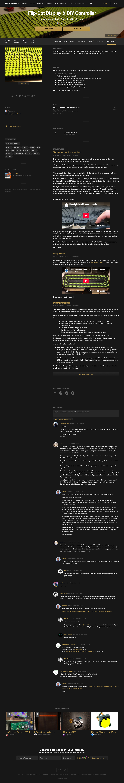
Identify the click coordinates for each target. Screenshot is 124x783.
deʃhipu (68, 734)
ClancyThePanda (64, 423)
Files (72, 41)
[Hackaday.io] (12, 3)
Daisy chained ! (59, 253)
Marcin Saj (97, 734)
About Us (20, 774)
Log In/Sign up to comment (63, 419)
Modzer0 (62, 542)
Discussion (111, 41)
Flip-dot (9, 147)
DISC (12, 150)
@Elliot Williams (88, 625)
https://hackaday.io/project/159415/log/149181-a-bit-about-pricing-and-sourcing (87, 611)
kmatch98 (12, 734)
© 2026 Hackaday (62, 778)
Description (58, 41)
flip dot (25, 147)
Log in (115, 3)
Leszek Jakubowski (44, 734)
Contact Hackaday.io (31, 774)
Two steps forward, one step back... (68, 152)
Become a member (45, 752)
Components (82, 41)
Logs (91, 41)
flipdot (34, 150)
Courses (49, 3)
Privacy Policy (64, 774)
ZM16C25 (9, 157)
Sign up (106, 3)
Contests (40, 3)
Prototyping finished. (61, 302)
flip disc (28, 153)
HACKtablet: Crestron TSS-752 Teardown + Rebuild (28, 731)
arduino (17, 147)
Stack (56, 3)
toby (65, 571)
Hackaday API (75, 774)
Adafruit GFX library (97, 262)
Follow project (48, 29)
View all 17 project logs (86, 374)
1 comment (75, 155)
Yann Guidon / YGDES (68, 644)
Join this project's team (13, 114)
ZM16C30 (36, 153)
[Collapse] (66, 149)
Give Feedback (44, 774)
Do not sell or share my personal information (93, 774)
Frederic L (63, 23)
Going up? (63, 770)
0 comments (75, 256)
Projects (24, 3)
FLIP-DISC (26, 150)
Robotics (16, 173)
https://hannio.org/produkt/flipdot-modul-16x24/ (79, 651)
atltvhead (62, 583)
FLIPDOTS (9, 153)
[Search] (91, 3)
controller (19, 153)
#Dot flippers (78, 649)
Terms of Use (54, 774)
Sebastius (62, 444)
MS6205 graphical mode (44, 731)
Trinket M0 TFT (69, 731)
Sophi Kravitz (68, 634)
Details (65, 41)
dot (7, 150)
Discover (32, 3)
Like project (77, 29)
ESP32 (19, 150)
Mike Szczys (63, 593)
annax (32, 147)
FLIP (38, 147)
